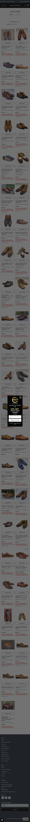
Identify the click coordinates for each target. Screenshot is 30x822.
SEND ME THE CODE (15, 420)
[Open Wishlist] (2, 820)
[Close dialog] (21, 397)
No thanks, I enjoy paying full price (15, 424)
